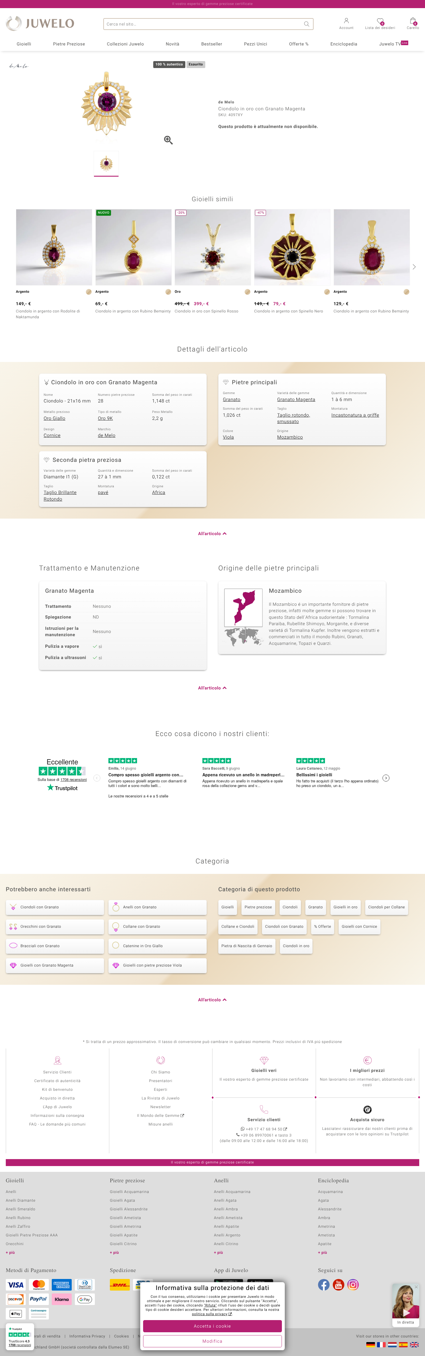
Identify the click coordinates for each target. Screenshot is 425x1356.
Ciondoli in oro (296, 946)
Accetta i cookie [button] (212, 1326)
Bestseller (211, 44)
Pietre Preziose (69, 44)
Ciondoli (290, 907)
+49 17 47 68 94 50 (264, 1129)
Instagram (353, 1285)
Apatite (325, 1244)
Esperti (160, 1090)
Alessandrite (330, 1209)
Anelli (11, 1192)
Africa (158, 492)
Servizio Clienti (57, 1072)
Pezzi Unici (255, 44)
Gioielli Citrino (123, 1244)
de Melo (107, 435)
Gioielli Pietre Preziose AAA (32, 1235)
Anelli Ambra (226, 1209)
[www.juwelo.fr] (381, 1344)
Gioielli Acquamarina (129, 1192)
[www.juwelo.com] (414, 1344)
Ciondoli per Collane (386, 907)
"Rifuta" (210, 1305)
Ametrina (326, 1226)
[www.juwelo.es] (403, 1344)
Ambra (324, 1218)
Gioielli (24, 44)
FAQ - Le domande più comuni (57, 1124)
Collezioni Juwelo (125, 44)
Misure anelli (161, 1124)
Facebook (324, 1285)
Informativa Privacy (87, 1336)
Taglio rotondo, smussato (293, 418)
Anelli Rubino (18, 1218)
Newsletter (160, 1107)
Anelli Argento (227, 1235)
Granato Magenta (296, 399)
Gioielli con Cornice (359, 926)
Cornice (52, 435)
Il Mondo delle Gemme (158, 1116)
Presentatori (160, 1081)
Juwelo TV (393, 44)
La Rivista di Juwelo (161, 1098)
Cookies (121, 1336)
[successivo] (413, 267)
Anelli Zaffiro (18, 1226)
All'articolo (209, 534)
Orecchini (15, 1244)
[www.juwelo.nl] (392, 1344)
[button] (347, 24)
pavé (103, 492)
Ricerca (307, 24)
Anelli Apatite (226, 1226)
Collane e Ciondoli (237, 926)
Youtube (338, 1285)
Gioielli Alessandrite (129, 1209)
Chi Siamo (160, 1072)
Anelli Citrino (226, 1244)
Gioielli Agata (122, 1200)
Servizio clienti (263, 1120)
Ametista (326, 1235)
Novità (172, 44)
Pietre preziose (258, 907)
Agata (323, 1200)
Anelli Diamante (21, 1200)
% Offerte (322, 926)
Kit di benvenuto (57, 1090)
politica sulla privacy (210, 1314)
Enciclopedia (343, 44)
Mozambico (290, 437)
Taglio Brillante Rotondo (60, 496)
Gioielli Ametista (125, 1218)
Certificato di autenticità (57, 1081)
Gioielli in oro (346, 907)
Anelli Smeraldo (21, 1209)
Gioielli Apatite (124, 1235)
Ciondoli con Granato (284, 926)
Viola (228, 437)
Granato (232, 399)
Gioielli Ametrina (125, 1226)
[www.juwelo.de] (370, 1344)
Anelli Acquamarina (232, 1192)
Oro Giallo (54, 418)
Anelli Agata (225, 1200)
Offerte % (299, 44)
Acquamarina (330, 1192)
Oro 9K (105, 418)
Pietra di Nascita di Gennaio (246, 946)
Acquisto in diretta (57, 1098)
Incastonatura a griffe (355, 415)
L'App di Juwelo (57, 1107)
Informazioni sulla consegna (57, 1116)
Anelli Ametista (228, 1218)
